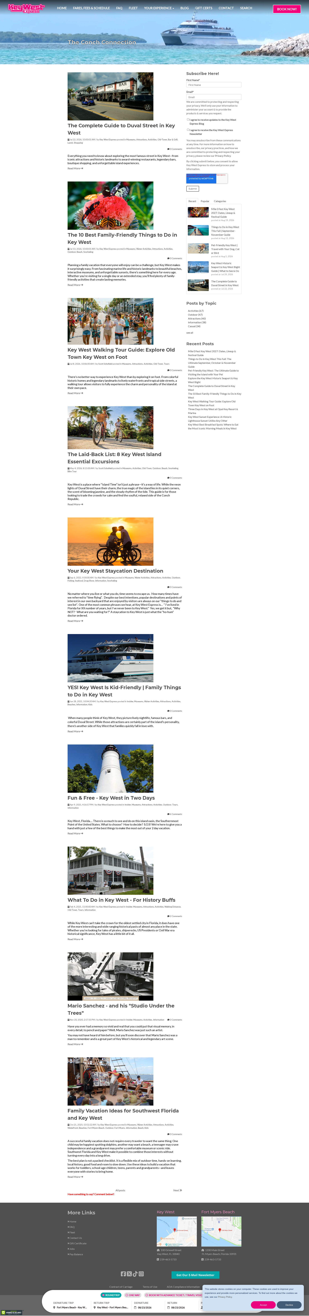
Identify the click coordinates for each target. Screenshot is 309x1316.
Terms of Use (150, 1286)
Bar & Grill (173, 139)
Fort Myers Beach (96, 1128)
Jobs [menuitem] (72, 1248)
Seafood (79, 580)
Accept (263, 1305)
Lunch (70, 142)
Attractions (141, 139)
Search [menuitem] (246, 8)
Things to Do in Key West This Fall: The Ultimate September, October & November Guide (212, 362)
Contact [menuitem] (226, 8)
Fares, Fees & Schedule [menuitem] (91, 8)
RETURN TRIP (101, 1302)
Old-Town (162, 139)
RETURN (172, 1302)
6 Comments (175, 814)
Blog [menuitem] (184, 8)
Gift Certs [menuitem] (203, 8)
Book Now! (287, 9)
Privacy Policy (225, 1297)
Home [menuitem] (62, 8)
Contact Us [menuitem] (75, 1237)
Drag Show (89, 580)
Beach (79, 252)
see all (189, 332)
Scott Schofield (105, 364)
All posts (120, 1190)
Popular (205, 201)
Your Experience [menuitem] (158, 8)
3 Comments (175, 1019)
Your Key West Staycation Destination (115, 571)
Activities (152, 139)
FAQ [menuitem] (119, 8)
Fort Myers (119, 1128)
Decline (289, 1305)
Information (100, 580)
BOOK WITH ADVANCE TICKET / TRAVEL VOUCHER (178, 1295)
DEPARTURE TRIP (63, 1302)
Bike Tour (72, 471)
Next (176, 1190)
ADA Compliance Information (183, 1286)
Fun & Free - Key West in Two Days (111, 798)
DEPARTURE (141, 1302)
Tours (166, 364)
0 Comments (175, 149)
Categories (220, 201)
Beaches (71, 704)
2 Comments (175, 916)
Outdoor (72, 252)
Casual (194, 326)
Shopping (78, 142)
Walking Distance (172, 906)
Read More (74, 168)
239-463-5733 (168, 1259)
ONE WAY (134, 1295)
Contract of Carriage (120, 1286)
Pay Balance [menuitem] (76, 1254)
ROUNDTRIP (112, 1295)
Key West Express (108, 139)
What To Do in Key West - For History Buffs (121, 900)
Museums (130, 139)
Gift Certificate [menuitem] (77, 1243)
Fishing (71, 580)
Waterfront (73, 1128)
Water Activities (143, 249)
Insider (130, 701)
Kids (90, 704)
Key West (166, 1212)
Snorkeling (88, 252)
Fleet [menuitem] (133, 8)
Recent (192, 201)
